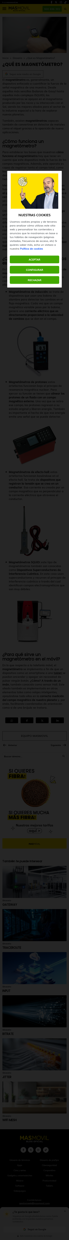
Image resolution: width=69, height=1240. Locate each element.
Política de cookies (31, 248)
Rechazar (34, 280)
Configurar (34, 270)
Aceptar (34, 259)
